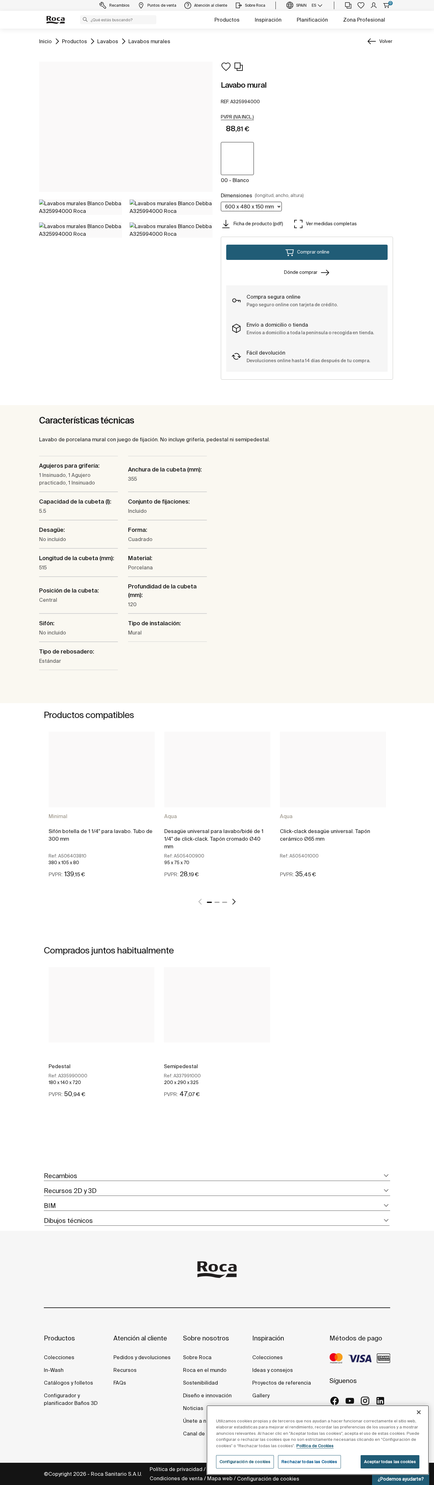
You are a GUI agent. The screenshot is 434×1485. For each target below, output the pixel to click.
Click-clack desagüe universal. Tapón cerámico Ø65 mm (325, 835)
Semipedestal (181, 1066)
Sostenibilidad (200, 1383)
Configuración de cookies (268, 1479)
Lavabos (107, 41)
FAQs (119, 1383)
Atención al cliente (140, 1338)
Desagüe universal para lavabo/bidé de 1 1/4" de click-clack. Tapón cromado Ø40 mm (213, 838)
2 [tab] (217, 902)
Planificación (312, 20)
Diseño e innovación (207, 1395)
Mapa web (220, 1478)
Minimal (58, 816)
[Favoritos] (361, 5)
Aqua (170, 816)
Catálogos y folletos (68, 1383)
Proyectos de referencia (281, 1383)
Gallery (260, 1395)
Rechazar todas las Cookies (309, 1461)
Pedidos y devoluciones (142, 1357)
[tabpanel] (101, 810)
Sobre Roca (197, 1357)
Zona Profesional (364, 20)
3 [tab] (224, 902)
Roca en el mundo (205, 1370)
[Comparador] (348, 5)
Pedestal (60, 1066)
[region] (318, 1440)
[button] (85, 19)
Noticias (193, 1408)
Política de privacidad (176, 1469)
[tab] (217, 1176)
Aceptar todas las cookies (390, 1461)
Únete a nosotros (204, 1421)
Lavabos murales (149, 41)
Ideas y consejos (272, 1370)
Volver (385, 41)
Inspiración (268, 20)
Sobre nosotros (206, 1338)
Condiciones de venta (176, 1478)
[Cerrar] (419, 1412)
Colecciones (59, 1357)
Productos (227, 20)
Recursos (125, 1370)
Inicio (45, 41)
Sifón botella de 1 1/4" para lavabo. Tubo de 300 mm (101, 835)
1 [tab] (209, 902)
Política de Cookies (315, 1445)
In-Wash (54, 1370)
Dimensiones (262, 195)
